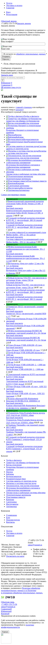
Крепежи (20, 183)
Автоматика (24, 190)
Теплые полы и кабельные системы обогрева (25, 174)
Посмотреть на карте (15, 556)
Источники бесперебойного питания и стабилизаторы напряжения (23, 166)
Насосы (18, 135)
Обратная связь (7, 602)
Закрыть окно (7, 75)
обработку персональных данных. (31, 54)
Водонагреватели (31, 139)
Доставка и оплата (14, 5)
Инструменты (26, 188)
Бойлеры (20, 137)
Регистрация (11, 14)
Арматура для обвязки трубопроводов (22, 121)
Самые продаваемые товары (13, 195)
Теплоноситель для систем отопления (22, 158)
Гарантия (10, 8)
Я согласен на (25, 54)
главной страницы (24, 107)
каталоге (19, 110)
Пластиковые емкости (37, 181)
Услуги (9, 3)
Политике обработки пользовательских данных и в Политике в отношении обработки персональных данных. (22, 590)
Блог (8, 517)
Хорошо (5, 632)
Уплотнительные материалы (18, 179)
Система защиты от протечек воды (26, 147)
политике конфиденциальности (17, 626)
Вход (8, 12)
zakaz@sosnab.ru (35, 545)
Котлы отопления (31, 123)
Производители (13, 520)
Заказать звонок (24, 23)
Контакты (10, 522)
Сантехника (24, 186)
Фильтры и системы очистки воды (26, 152)
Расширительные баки (16, 479)
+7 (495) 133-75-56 (9, 604)
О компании (11, 515)
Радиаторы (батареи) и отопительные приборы (22, 131)
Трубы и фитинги (31, 116)
